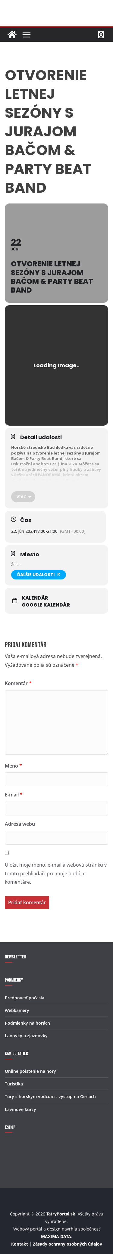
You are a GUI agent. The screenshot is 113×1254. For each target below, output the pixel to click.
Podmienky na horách (27, 1023)
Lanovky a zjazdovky (26, 1035)
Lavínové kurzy (20, 1109)
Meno (13, 765)
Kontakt (19, 1244)
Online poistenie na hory (30, 1071)
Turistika (14, 1084)
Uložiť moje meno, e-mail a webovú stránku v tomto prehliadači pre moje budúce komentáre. (56, 873)
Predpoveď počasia (24, 998)
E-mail (14, 794)
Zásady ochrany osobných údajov (67, 1244)
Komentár (18, 683)
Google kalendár (46, 605)
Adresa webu (20, 824)
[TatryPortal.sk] (12, 34)
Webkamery (17, 1010)
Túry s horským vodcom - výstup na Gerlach (50, 1096)
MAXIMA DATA (56, 1236)
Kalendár (35, 598)
